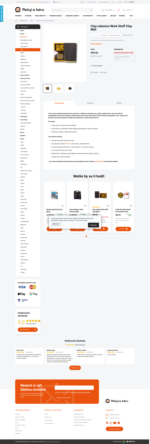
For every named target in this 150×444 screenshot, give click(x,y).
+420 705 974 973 (114, 418)
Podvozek (23, 91)
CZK (57, 2)
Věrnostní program (104, 2)
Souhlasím (93, 225)
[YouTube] (115, 422)
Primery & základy (25, 84)
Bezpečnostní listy (79, 425)
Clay (21, 49)
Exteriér (22, 34)
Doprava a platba (91, 2)
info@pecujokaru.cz (114, 414)
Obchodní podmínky (79, 417)
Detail (54, 229)
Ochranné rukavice (25, 65)
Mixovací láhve (24, 62)
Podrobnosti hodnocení (114, 35)
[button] (86, 236)
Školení (22, 129)
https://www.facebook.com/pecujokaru (125, 2)
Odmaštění (24, 113)
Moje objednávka (78, 414)
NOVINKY (22, 135)
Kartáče (22, 56)
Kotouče (23, 107)
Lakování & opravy (25, 78)
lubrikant (68, 144)
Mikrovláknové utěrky (26, 40)
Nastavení (56, 224)
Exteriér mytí (48, 417)
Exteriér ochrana (49, 423)
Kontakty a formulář (114, 429)
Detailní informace (96, 43)
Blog (16, 422)
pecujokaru (128, 2)
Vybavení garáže (24, 75)
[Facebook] (107, 422)
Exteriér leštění (48, 420)
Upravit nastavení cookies (52, 441)
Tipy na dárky (23, 119)
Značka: (128, 35)
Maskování (23, 72)
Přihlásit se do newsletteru (64, 397)
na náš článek (98, 161)
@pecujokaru (133, 2)
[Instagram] (110, 422)
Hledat (91, 10)
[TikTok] (118, 422)
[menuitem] (19, 15)
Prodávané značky (20, 425)
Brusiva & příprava (25, 103)
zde (86, 220)
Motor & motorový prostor (27, 100)
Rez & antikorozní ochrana (27, 88)
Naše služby (18, 430)
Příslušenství (23, 37)
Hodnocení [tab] (90, 103)
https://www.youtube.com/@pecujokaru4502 (131, 2)
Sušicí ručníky (24, 43)
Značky (22, 139)
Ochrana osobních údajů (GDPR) (82, 419)
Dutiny (22, 94)
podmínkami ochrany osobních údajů (80, 392)
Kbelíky (22, 68)
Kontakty (119, 2)
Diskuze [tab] (119, 103)
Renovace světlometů (26, 97)
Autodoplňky (23, 116)
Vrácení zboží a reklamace (81, 422)
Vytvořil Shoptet (117, 441)
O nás (113, 2)
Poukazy (22, 126)
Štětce (22, 53)
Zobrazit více (75, 368)
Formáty (23, 110)
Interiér (22, 30)
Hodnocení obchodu (75, 341)
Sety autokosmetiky (25, 123)
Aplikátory (23, 59)
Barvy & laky (23, 81)
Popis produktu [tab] (59, 103)
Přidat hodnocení (24, 329)
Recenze (82, 2)
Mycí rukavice (24, 46)
